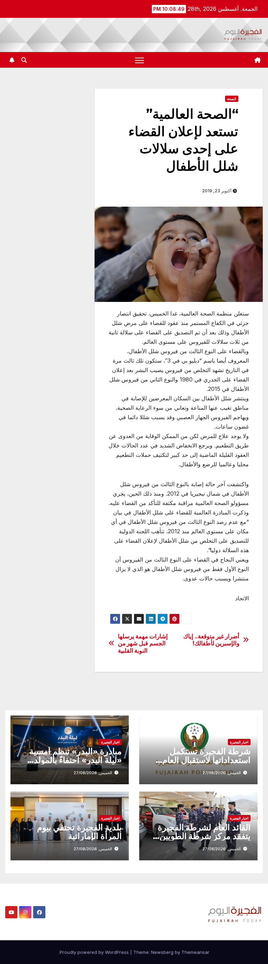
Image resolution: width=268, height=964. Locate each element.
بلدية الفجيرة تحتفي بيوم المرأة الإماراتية (79, 831)
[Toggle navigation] (139, 59)
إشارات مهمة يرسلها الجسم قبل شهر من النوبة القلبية (143, 643)
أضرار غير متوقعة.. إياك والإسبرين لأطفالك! (211, 640)
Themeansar (195, 952)
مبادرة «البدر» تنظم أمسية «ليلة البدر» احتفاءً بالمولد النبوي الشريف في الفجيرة (75, 760)
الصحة (231, 99)
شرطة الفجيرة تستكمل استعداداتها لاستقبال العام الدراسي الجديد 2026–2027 (199, 760)
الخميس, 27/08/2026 (221, 772)
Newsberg (162, 952)
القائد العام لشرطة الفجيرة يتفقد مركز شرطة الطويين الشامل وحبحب (204, 836)
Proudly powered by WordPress (95, 952)
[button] (24, 60)
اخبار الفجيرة (239, 742)
